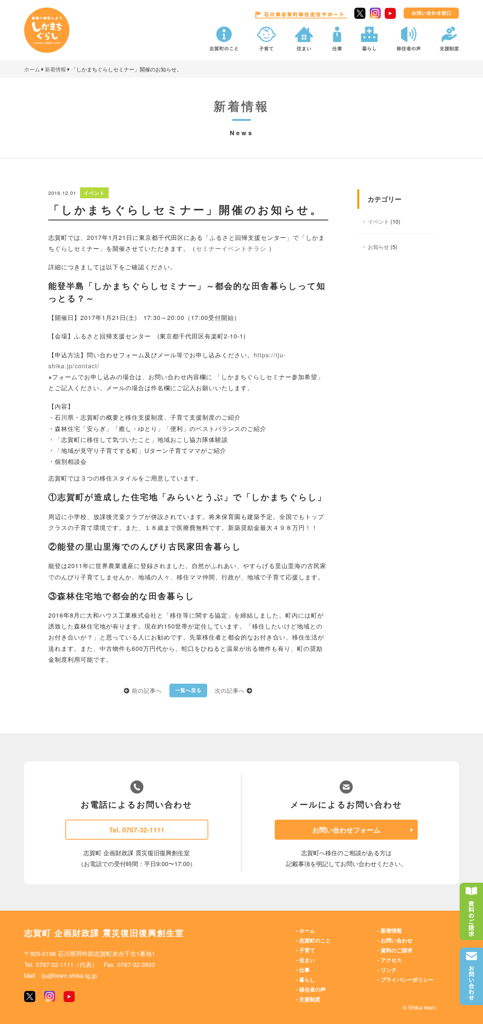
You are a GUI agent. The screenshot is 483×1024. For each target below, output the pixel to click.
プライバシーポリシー (407, 979)
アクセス (391, 960)
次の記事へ (230, 690)
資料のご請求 (396, 950)
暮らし (307, 979)
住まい (307, 960)
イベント (378, 221)
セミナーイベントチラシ (232, 248)
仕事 (304, 969)
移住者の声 (312, 989)
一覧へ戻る (188, 689)
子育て (307, 950)
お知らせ (378, 246)
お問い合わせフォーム (346, 829)
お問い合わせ (396, 940)
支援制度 (309, 999)
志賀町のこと (315, 940)
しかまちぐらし (52, 36)
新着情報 (391, 930)
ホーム (307, 930)
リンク (389, 969)
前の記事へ (147, 690)
